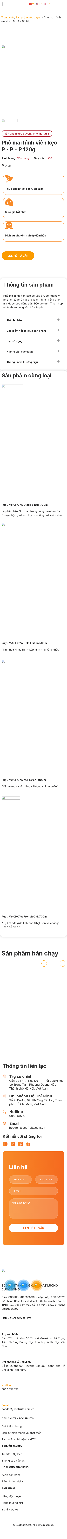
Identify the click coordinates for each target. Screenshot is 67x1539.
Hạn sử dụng (14, 341)
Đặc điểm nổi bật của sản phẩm (26, 330)
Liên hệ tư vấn (33, 1228)
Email (5, 1405)
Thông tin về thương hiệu (22, 362)
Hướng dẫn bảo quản (20, 351)
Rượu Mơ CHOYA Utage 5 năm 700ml (25, 504)
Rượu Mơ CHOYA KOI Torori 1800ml (24, 779)
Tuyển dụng (10, 1509)
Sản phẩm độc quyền (28, 17)
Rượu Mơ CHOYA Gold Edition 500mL (25, 643)
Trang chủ (7, 17)
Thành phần (14, 320)
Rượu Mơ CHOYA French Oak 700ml (24, 916)
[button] (33, 320)
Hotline (6, 1385)
